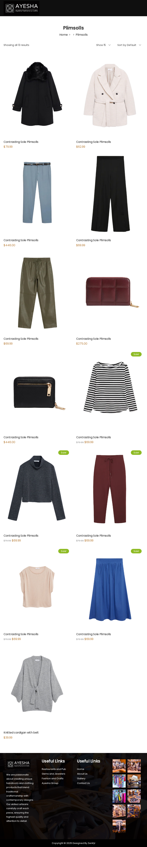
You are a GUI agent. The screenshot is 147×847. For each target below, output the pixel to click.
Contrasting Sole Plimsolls (21, 142)
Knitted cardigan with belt (21, 732)
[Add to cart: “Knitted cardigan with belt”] (37, 694)
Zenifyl (91, 843)
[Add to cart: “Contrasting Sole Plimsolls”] (37, 103)
